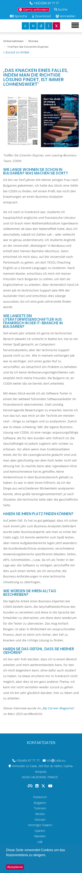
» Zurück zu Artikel (16, 52)
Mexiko (40, 814)
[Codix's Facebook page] (30, 786)
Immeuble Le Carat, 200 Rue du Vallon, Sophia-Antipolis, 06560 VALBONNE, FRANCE (42, 771)
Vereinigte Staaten (40, 825)
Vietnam (40, 820)
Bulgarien (40, 803)
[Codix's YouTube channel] (50, 786)
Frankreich (40, 797)
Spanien (40, 831)
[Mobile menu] (75, 25)
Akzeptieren (15, 867)
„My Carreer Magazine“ (57, 708)
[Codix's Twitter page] (43, 786)
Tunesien (40, 808)
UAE (40, 842)
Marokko (40, 836)
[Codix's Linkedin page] (37, 786)
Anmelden (67, 16)
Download (42, 16)
